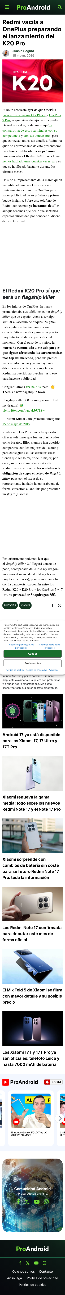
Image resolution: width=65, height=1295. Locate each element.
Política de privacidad (36, 670)
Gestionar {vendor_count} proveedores (21, 646)
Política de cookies (15, 670)
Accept (32, 653)
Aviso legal (54, 670)
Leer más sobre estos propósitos (49, 646)
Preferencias (32, 663)
